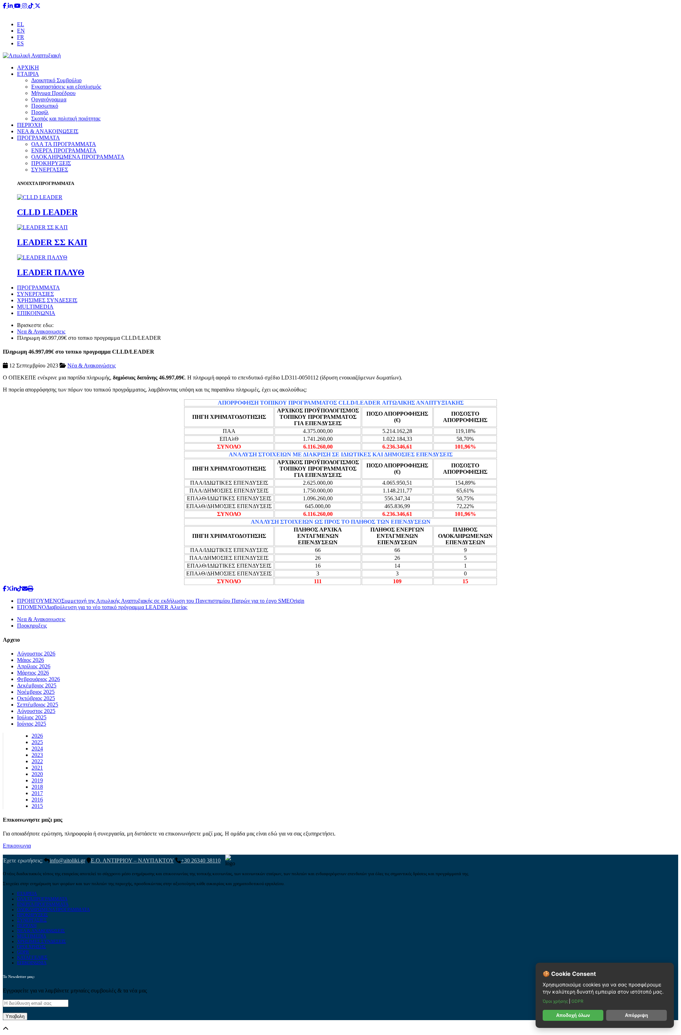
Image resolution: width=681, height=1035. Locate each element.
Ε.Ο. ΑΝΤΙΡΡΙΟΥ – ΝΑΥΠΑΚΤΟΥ (132, 860)
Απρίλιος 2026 (33, 666)
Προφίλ (40, 112)
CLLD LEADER (47, 212)
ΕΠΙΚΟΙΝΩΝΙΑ (36, 313)
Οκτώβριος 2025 (36, 698)
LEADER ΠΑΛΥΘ (50, 272)
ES (20, 43)
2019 (37, 780)
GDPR (23, 952)
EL (20, 24)
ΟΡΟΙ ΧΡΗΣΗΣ (31, 946)
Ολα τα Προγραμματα (42, 898)
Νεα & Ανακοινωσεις (41, 331)
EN (21, 31)
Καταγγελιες (32, 957)
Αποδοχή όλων (573, 1015)
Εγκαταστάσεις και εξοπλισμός (66, 87)
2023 (37, 755)
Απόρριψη (636, 1015)
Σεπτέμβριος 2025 (37, 705)
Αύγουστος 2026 (36, 654)
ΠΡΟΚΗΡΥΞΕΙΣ (51, 163)
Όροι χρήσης (556, 1001)
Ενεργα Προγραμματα (42, 904)
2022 (37, 761)
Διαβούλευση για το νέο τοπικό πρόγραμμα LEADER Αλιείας (102, 607)
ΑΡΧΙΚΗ (28, 67)
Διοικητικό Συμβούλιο (56, 80)
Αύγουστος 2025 (36, 711)
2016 (37, 800)
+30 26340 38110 (385, 12)
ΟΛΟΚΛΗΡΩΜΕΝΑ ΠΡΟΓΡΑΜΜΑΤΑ (77, 157)
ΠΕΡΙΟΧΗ (30, 125)
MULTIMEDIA (35, 307)
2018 (37, 787)
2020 (37, 774)
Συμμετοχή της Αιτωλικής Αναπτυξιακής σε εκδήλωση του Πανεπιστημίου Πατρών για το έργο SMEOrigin (160, 601)
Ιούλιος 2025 (31, 717)
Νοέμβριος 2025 (36, 692)
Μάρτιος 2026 (33, 673)
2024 (37, 749)
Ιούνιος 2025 (31, 724)
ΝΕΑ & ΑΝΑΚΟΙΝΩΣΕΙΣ (47, 131)
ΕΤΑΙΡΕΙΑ (27, 893)
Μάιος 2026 (30, 660)
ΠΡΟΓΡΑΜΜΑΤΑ (38, 138)
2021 (37, 768)
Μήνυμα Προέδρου (53, 93)
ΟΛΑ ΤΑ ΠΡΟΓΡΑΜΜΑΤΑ (63, 144)
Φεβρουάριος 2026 (38, 679)
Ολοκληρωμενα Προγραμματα (53, 909)
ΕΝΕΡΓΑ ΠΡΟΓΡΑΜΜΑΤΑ (63, 150)
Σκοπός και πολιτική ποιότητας (65, 119)
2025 (37, 742)
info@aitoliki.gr (341, 12)
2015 (37, 806)
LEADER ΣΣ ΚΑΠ (52, 242)
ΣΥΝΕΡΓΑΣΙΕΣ (49, 170)
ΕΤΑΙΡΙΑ (28, 74)
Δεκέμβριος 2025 (36, 685)
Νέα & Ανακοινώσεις (91, 365)
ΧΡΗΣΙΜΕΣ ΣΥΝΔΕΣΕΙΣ (47, 300)
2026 (37, 736)
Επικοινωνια (17, 846)
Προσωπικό (44, 106)
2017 (37, 793)
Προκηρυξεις (32, 626)
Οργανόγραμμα (48, 99)
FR (20, 37)
